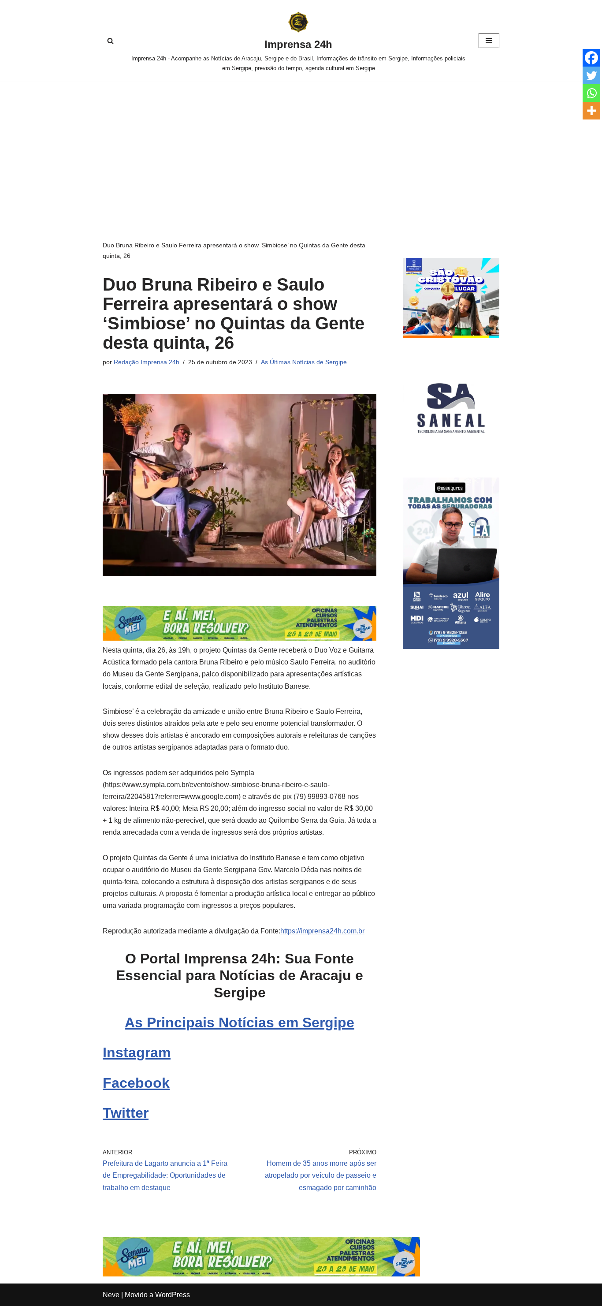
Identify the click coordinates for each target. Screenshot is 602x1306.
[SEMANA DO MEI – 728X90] (239, 638)
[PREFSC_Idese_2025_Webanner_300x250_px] (451, 336)
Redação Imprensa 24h (146, 362)
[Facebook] (591, 58)
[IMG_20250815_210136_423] (451, 646)
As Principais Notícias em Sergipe (239, 1022)
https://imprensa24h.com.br (322, 931)
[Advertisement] (301, 147)
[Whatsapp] (591, 93)
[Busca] (110, 40)
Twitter (126, 1113)
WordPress (172, 1295)
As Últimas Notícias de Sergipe (304, 362)
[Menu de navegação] (489, 40)
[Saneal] (451, 454)
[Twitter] (591, 75)
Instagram (137, 1052)
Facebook (136, 1083)
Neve (111, 1295)
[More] (591, 110)
